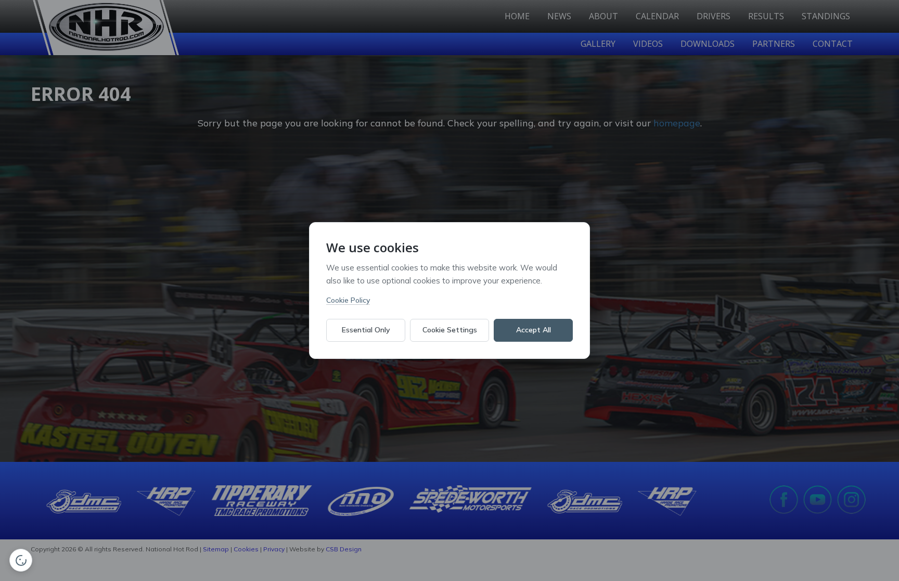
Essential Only (366, 329)
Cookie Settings (449, 329)
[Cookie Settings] (20, 560)
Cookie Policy (348, 300)
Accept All (533, 329)
